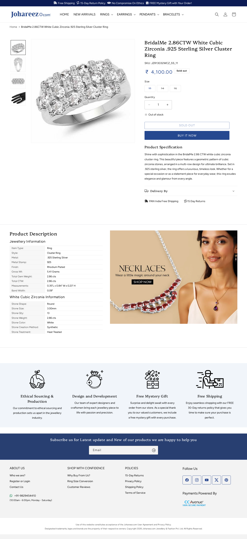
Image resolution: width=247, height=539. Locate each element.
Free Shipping (66, 3)
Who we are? (17, 475)
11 (152, 88)
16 (177, 88)
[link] (37, 395)
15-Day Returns (134, 475)
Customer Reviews (78, 487)
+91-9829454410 (25, 495)
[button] (106, 14)
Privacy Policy (133, 481)
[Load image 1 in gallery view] (18, 47)
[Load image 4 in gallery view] (18, 98)
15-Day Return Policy (92, 3)
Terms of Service (135, 492)
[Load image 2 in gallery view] (18, 64)
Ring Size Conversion (80, 481)
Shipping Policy (134, 487)
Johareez (128, 524)
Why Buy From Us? (78, 475)
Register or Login (20, 481)
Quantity (150, 97)
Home (13, 27)
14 (164, 88)
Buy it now (187, 135)
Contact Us (16, 487)
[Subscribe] (154, 450)
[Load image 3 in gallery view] (18, 81)
